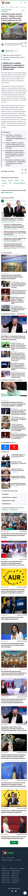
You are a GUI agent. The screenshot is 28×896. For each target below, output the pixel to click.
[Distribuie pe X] (25, 46)
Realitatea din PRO (14, 877)
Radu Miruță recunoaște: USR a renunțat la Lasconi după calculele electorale (13, 837)
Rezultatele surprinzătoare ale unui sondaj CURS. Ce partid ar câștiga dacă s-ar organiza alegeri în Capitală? (13, 404)
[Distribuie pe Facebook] (25, 43)
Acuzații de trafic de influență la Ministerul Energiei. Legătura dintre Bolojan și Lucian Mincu (12, 276)
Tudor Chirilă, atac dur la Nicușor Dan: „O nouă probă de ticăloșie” (18, 419)
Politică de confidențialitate (7, 860)
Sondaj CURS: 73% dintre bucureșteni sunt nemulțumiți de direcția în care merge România (14, 535)
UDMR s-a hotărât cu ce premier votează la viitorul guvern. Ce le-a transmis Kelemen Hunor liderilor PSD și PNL (15, 145)
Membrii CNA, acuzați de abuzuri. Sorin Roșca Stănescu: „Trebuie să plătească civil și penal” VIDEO (18, 300)
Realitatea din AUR (5, 870)
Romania (4, 183)
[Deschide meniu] (25, 3)
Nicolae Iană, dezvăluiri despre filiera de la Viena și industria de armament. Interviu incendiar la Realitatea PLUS (13, 700)
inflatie (17, 180)
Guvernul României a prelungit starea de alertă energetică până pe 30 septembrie (18, 309)
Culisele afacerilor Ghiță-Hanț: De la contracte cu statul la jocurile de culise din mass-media (18, 375)
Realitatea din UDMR (15, 44)
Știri (7, 7)
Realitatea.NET (5, 868)
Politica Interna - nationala (14, 7)
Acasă (4, 7)
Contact (3, 857)
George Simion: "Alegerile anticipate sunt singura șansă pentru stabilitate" (13, 811)
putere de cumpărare (19, 183)
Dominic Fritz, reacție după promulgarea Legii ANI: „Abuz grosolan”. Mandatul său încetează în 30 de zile (18, 412)
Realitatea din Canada (6, 880)
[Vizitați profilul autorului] (2, 44)
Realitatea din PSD (5, 877)
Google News (8, 192)
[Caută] (21, 2)
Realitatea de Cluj (14, 882)
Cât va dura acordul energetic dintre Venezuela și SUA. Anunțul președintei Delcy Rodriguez (12, 645)
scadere (10, 180)
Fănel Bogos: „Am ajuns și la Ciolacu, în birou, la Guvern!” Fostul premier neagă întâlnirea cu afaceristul (15, 137)
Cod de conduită (18, 860)
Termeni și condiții (10, 857)
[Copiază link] (22, 43)
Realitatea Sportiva (13, 868)
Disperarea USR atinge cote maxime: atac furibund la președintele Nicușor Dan (18, 292)
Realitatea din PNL (14, 875)
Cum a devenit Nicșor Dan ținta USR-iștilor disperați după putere (12, 618)
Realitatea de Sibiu (16, 880)
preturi (4, 180)
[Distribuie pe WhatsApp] (22, 46)
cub (22, 180)
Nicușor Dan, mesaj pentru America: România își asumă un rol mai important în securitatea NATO (19, 436)
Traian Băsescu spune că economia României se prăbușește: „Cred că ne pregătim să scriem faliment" (12, 219)
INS (3, 186)
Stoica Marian (23, 531)
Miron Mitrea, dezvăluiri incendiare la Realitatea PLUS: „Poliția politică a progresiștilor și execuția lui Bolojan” (15, 162)
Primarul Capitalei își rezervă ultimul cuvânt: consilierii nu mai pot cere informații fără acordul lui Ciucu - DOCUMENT (18, 427)
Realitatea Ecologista (15, 870)
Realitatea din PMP (5, 875)
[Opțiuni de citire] (25, 893)
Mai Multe (14, 842)
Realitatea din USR (15, 873)
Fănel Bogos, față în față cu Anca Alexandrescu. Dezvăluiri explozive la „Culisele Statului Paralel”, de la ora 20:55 (13, 728)
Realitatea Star (22, 868)
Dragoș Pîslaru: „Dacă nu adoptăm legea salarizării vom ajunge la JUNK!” (15, 239)
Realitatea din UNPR (6, 873)
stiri (10, 183)
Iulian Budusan (23, 559)
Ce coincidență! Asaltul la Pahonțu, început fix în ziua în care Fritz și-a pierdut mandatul (18, 285)
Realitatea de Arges (6, 882)
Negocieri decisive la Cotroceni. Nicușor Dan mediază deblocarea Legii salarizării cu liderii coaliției (15, 233)
